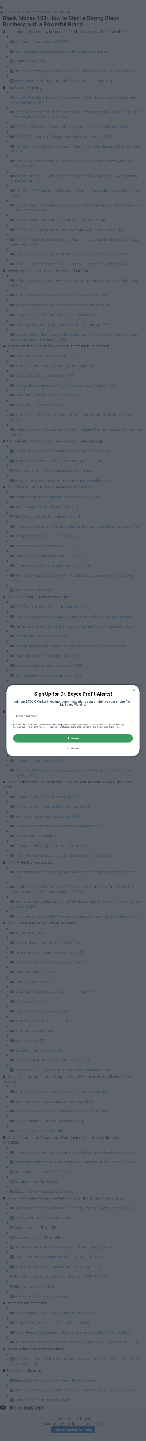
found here (113, 727)
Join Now (73, 738)
